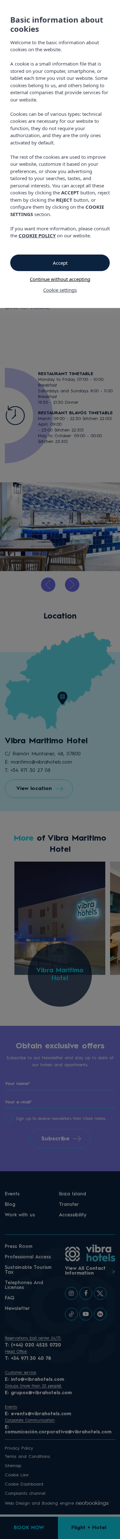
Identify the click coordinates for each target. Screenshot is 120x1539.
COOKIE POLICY (37, 235)
